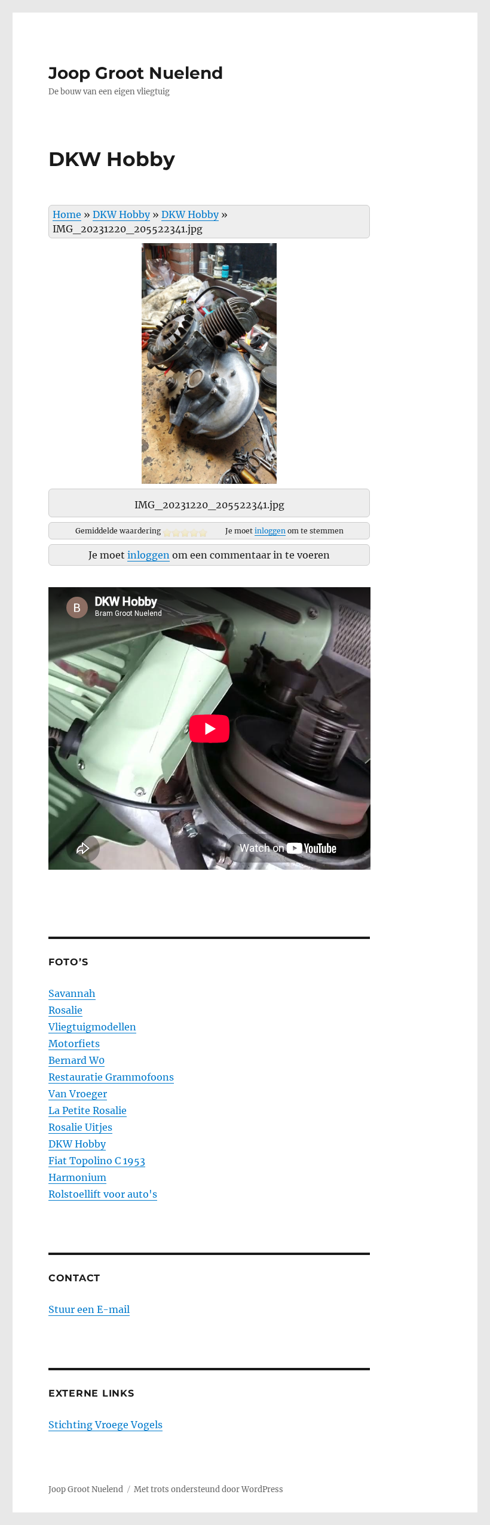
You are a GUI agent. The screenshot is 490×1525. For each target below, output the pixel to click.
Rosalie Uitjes (80, 1127)
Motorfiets (74, 1044)
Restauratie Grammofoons (111, 1077)
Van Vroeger (77, 1094)
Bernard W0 (76, 1060)
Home (67, 214)
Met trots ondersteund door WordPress (208, 1489)
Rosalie (65, 1010)
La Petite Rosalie (87, 1110)
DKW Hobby (121, 214)
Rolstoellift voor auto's (102, 1194)
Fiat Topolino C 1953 (96, 1161)
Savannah (72, 993)
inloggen (270, 530)
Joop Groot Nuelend (135, 73)
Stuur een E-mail (89, 1309)
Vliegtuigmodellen (92, 1027)
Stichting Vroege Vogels (105, 1425)
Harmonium (77, 1177)
